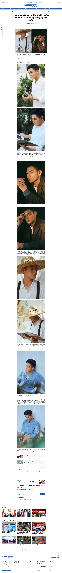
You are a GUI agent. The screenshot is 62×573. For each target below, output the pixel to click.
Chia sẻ (2, 29)
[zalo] (44, 564)
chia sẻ (27, 27)
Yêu (22, 8)
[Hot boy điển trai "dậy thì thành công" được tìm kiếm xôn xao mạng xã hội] (20, 462)
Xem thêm (59, 8)
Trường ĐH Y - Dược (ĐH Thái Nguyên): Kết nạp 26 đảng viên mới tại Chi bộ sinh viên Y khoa (38, 533)
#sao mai (23, 474)
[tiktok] (42, 563)
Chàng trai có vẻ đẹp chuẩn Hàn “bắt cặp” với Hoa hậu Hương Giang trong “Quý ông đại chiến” (33, 456)
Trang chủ (3, 8)
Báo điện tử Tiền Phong (31, 5)
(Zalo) (20, 562)
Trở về (2, 37)
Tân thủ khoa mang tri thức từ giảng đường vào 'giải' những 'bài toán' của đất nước (38, 519)
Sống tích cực (46, 8)
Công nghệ (37, 8)
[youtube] (59, 2)
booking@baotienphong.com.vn (19, 563)
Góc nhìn (19, 8)
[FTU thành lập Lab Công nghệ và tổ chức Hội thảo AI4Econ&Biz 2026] (9, 540)
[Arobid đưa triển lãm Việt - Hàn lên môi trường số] (9, 526)
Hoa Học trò (40, 2)
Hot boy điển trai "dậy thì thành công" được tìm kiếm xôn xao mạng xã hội (33, 462)
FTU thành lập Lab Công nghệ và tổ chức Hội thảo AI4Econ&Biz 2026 (8, 546)
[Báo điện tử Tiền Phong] (53, 557)
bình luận (35, 27)
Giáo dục (15, 8)
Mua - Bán (50, 8)
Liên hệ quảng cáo (17, 561)
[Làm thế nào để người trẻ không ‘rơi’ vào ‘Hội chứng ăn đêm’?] (24, 540)
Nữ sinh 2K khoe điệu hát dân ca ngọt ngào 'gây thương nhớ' (32, 485)
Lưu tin (2, 32)
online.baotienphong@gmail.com (30, 563)
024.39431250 (5, 564)
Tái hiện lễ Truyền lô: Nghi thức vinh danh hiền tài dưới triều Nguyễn (38, 546)
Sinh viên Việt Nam (7, 557)
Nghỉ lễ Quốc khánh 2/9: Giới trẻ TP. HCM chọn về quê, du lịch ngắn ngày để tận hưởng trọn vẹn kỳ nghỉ (24, 519)
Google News (49, 11)
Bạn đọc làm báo (7, 570)
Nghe (2, 27)
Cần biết (55, 8)
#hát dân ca (19, 474)
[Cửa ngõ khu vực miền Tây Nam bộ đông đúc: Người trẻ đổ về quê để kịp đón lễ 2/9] (24, 526)
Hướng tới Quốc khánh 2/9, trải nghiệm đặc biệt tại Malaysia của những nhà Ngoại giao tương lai (8, 519)
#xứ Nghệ (32, 471)
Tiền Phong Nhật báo (33, 2)
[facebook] (57, 2)
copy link (31, 27)
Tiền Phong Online (26, 2)
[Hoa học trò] (58, 557)
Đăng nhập (18, 489)
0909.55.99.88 (17, 562)
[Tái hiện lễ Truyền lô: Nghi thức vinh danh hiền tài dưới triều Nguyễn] (39, 540)
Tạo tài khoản (24, 489)
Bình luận (2, 34)
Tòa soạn (4, 561)
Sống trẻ (11, 8)
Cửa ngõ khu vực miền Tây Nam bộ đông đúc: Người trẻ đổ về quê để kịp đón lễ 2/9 (23, 532)
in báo (33, 27)
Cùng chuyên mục (7, 507)
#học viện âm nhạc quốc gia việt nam (23, 471)
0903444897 (28, 562)
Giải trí (26, 8)
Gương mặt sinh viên (31, 8)
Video (41, 8)
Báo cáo (29, 499)
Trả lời (25, 499)
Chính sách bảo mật (53, 561)
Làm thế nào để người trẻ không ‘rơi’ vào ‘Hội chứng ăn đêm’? (24, 545)
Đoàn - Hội (7, 8)
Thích (21, 499)
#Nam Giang (38, 471)
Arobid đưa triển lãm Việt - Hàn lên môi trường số (8, 532)
